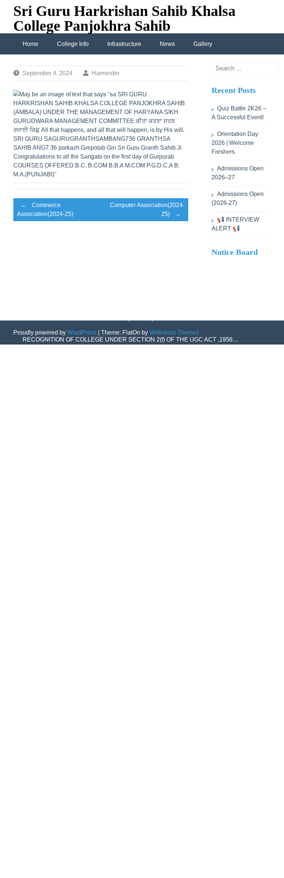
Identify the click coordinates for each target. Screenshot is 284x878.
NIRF (30, 867)
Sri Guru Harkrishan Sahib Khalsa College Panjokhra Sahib (124, 18)
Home (30, 44)
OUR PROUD (41, 762)
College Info (73, 44)
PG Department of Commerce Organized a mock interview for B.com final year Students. (137, 551)
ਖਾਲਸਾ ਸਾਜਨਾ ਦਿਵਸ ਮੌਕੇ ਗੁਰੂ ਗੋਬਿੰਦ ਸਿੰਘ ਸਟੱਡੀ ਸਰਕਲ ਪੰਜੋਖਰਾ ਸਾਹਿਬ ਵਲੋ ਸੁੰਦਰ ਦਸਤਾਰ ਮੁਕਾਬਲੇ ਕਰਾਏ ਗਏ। (140, 582)
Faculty (64, 867)
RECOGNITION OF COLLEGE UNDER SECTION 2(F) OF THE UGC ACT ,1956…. (132, 360)
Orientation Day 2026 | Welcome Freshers (235, 143)
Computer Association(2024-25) (147, 209)
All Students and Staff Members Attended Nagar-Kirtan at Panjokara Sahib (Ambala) (132, 403)
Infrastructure (124, 44)
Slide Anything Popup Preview (117, 466)
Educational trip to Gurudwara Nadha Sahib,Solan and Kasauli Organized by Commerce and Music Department (138, 434)
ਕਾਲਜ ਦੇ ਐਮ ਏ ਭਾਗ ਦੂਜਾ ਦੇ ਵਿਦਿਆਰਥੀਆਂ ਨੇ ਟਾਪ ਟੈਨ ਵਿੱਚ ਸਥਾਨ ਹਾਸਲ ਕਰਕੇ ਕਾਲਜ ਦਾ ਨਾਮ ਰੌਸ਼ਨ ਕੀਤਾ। (134, 519)
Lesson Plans (40, 466)
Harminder (105, 73)
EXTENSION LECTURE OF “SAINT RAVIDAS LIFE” (92, 614)
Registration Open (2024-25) (115, 762)
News (167, 44)
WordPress (82, 332)
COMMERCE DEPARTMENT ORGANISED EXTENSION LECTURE (113, 382)
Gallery (202, 44)
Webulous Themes (174, 332)
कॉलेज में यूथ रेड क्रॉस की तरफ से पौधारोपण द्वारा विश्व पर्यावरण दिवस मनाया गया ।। (113, 487)
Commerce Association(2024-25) (45, 209)
